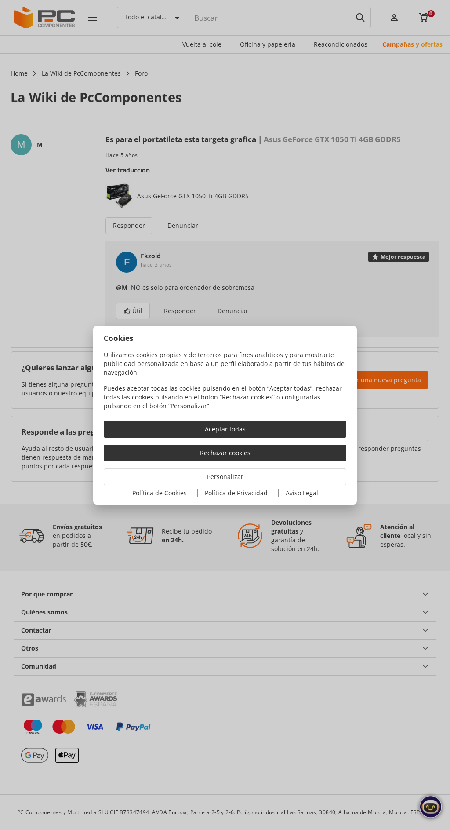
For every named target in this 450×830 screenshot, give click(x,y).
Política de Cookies (159, 493)
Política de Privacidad (236, 493)
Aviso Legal (302, 493)
